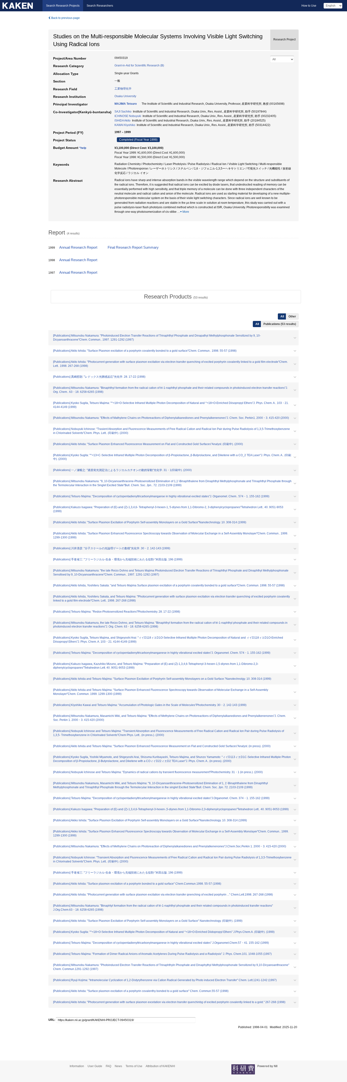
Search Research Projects (63, 5)
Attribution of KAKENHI (160, 1066)
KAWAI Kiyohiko (124, 125)
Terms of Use (134, 1066)
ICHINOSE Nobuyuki (127, 116)
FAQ (108, 1066)
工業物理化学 (122, 88)
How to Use (308, 5)
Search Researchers (100, 5)
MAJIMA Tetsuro (125, 103)
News (118, 1066)
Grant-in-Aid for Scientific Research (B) (139, 65)
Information (77, 1066)
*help (82, 148)
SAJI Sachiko (122, 111)
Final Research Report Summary (133, 247)
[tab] (176, 296)
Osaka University (125, 96)
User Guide (95, 1066)
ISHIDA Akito (122, 120)
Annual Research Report (78, 247)
